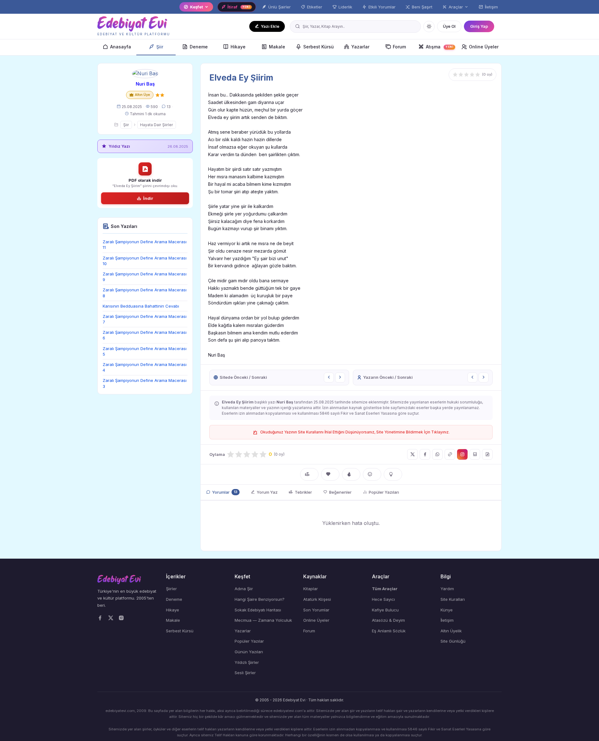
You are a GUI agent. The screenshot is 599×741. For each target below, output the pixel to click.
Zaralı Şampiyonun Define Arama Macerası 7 (145, 319)
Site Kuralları (453, 599)
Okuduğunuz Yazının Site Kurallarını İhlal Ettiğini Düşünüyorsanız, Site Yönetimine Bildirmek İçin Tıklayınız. (355, 432)
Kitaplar (310, 588)
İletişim (491, 6)
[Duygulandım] (372, 474)
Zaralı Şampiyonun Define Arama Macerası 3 (145, 383)
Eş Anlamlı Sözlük (389, 630)
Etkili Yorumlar (382, 6)
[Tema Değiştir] (429, 26)
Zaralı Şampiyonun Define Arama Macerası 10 (145, 260)
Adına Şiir (244, 588)
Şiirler (171, 588)
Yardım (447, 588)
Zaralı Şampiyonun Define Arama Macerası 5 (145, 351)
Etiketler (314, 6)
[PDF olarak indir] (487, 454)
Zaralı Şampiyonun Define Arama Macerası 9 (145, 276)
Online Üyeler (484, 46)
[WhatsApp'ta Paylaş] (437, 454)
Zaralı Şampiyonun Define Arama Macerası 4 (145, 367)
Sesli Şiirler (245, 672)
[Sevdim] (330, 474)
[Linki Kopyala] (450, 454)
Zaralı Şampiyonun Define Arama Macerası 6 (145, 335)
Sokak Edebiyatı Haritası (258, 609)
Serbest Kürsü (318, 46)
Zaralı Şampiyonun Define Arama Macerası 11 (145, 244)
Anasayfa (120, 46)
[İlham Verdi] (393, 474)
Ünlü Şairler (279, 6)
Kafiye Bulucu (385, 609)
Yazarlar (360, 46)
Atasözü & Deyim (388, 620)
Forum (399, 46)
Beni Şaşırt (422, 6)
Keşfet (196, 6)
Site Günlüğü (453, 641)
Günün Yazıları (249, 651)
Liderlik (345, 6)
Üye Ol (449, 26)
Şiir (159, 46)
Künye (447, 609)
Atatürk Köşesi (317, 599)
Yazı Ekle (270, 26)
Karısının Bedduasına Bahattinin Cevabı (141, 306)
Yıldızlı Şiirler (247, 662)
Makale (277, 46)
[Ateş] (351, 474)
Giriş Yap (479, 26)
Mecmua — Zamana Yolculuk (263, 620)
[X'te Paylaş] (412, 454)
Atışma (440, 46)
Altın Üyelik (451, 630)
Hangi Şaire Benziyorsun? (260, 599)
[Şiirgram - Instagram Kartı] (462, 454)
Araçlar (456, 6)
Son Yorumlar (316, 609)
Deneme (199, 46)
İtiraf (238, 6)
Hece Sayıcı (383, 599)
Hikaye (238, 46)
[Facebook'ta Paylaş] (425, 454)
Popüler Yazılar (249, 641)
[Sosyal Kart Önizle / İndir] (475, 454)
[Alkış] (309, 474)
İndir (148, 198)
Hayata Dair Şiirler (156, 124)
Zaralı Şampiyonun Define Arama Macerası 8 (145, 292)
